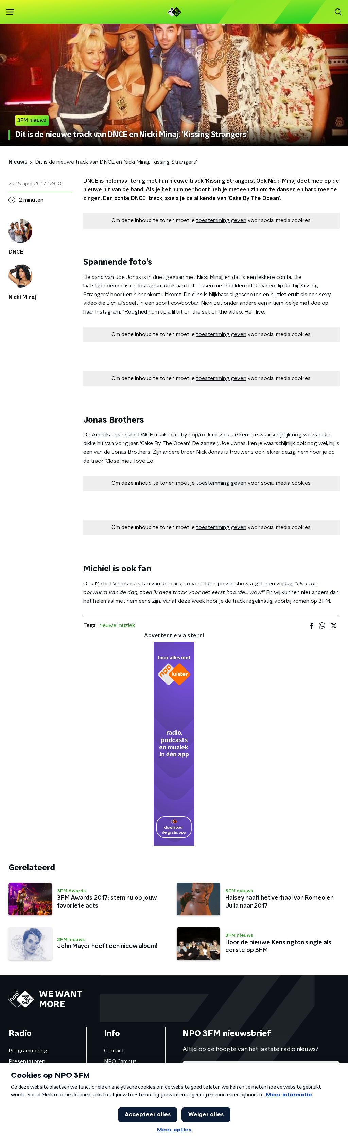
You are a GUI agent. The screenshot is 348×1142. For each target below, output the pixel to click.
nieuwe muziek (117, 625)
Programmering (27, 1050)
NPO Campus (120, 1061)
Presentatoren (26, 1061)
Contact (114, 1050)
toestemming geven (221, 220)
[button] (10, 12)
